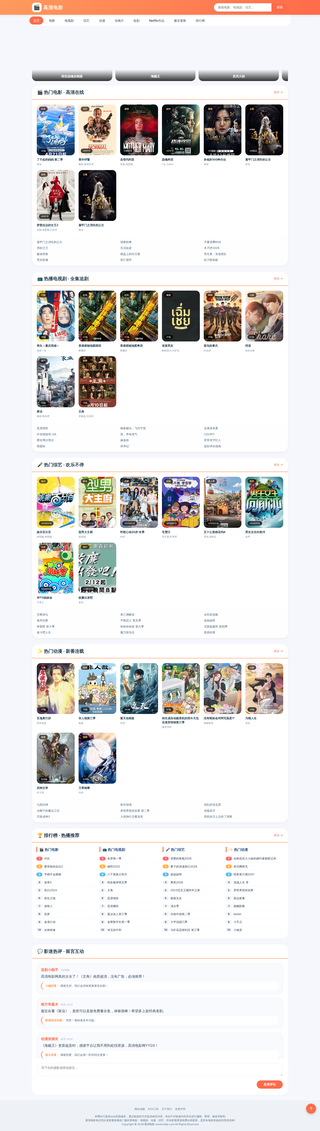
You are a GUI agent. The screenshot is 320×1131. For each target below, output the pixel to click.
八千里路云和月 (117, 874)
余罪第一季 (114, 858)
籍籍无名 (176, 898)
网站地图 (140, 1109)
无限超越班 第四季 (215, 626)
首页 (36, 20)
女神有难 (50, 930)
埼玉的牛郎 (114, 930)
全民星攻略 (211, 614)
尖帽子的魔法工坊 (48, 810)
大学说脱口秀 (178, 922)
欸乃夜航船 (211, 260)
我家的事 (126, 242)
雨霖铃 (41, 446)
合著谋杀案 (211, 428)
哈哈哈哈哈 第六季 (132, 626)
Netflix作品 (156, 20)
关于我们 (167, 1109)
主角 (110, 890)
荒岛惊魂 (42, 260)
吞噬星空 (209, 810)
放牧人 (48, 906)
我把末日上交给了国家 (218, 816)
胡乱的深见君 (212, 804)
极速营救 (42, 254)
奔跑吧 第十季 (46, 626)
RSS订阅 (153, 1109)
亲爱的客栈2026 (181, 858)
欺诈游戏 (126, 804)
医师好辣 (209, 632)
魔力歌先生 (127, 632)
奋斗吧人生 (44, 632)
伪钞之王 (42, 248)
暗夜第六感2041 (244, 874)
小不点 (238, 922)
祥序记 (124, 446)
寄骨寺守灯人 (212, 440)
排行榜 (200, 20)
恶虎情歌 (42, 428)
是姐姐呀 (209, 620)
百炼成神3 (43, 816)
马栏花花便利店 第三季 (185, 930)
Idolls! (237, 914)
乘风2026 (176, 882)
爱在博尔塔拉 (45, 440)
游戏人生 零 (241, 882)
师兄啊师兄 (241, 866)
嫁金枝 (124, 440)
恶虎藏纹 (113, 906)
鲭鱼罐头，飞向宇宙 (133, 428)
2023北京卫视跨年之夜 (185, 890)
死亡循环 (126, 260)
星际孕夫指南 (212, 446)
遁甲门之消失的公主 (49, 242)
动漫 (102, 20)
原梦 (47, 914)
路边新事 (239, 898)
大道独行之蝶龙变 (131, 816)
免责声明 (180, 1109)
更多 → (278, 92)
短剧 (136, 20)
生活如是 (126, 248)
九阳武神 (42, 804)
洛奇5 (48, 882)
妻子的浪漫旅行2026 (183, 866)
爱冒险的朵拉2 (53, 866)
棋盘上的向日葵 (130, 254)
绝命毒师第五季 (117, 882)
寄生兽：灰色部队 (215, 254)
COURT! (209, 434)
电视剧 (69, 20)
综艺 (86, 20)
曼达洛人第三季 (117, 914)
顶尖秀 (174, 906)
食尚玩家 (42, 620)
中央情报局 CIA (46, 434)
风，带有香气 (128, 434)
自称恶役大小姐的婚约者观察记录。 (256, 858)
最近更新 (180, 20)
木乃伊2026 (211, 248)
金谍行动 (50, 922)
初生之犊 (50, 898)
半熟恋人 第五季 (130, 620)
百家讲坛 (42, 614)
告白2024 (50, 890)
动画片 (119, 20)
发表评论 (270, 1084)
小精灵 (238, 930)
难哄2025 (113, 866)
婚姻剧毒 (239, 906)
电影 (52, 20)
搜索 (280, 7)
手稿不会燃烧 (52, 874)
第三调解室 (127, 614)
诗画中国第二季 (180, 914)
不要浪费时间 (212, 242)
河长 (47, 858)
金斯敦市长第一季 (118, 922)
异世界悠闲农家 (243, 890)
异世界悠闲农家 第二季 (135, 810)
